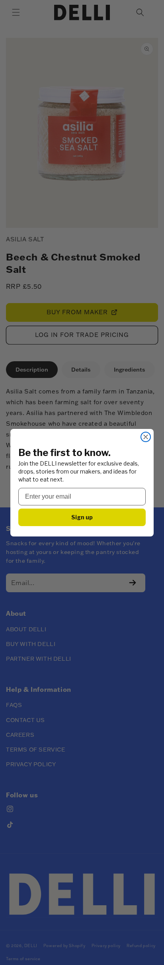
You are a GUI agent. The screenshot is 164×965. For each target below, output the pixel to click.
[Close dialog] (145, 437)
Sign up (82, 517)
